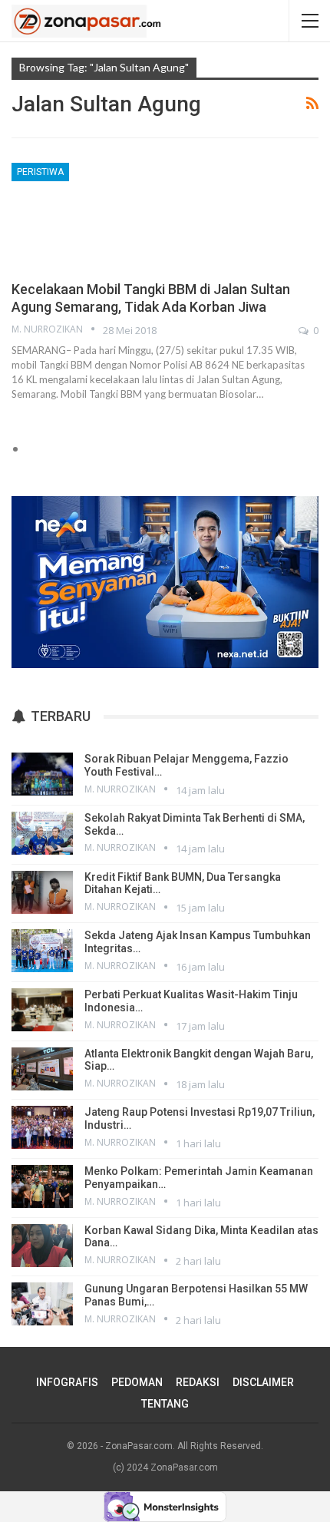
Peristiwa (40, 172)
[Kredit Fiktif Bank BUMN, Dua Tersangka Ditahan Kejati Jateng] (42, 892)
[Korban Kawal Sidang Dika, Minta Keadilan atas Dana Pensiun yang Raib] (42, 1245)
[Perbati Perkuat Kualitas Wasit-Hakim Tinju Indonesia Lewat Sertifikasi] (42, 1009)
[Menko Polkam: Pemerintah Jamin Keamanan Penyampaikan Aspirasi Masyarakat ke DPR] (42, 1186)
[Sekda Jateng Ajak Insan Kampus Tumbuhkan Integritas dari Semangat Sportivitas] (42, 950)
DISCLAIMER (263, 1382)
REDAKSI (197, 1382)
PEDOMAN (137, 1382)
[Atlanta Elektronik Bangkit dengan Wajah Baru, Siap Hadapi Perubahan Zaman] (42, 1068)
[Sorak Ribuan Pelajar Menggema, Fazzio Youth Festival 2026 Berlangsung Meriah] (42, 774)
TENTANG (165, 1404)
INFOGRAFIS (67, 1382)
